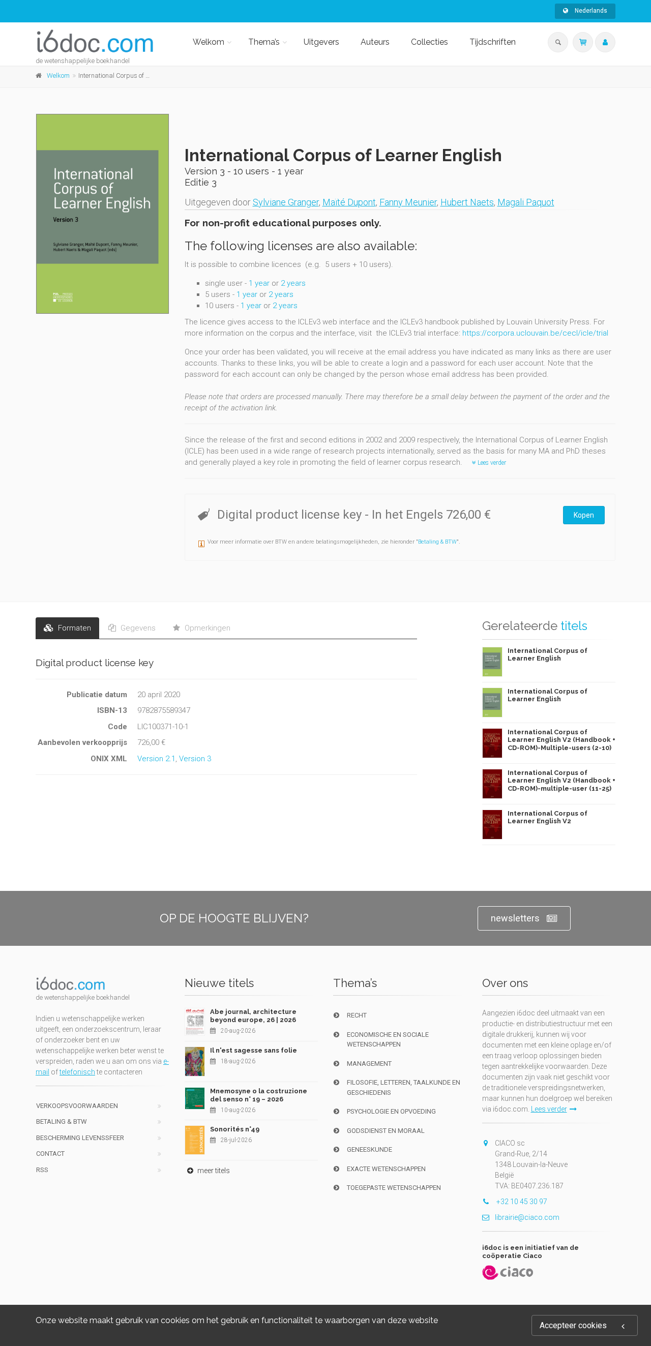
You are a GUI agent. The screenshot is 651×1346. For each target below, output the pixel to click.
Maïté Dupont (349, 202)
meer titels (213, 1170)
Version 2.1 (156, 758)
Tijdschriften (492, 42)
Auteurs (375, 42)
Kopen (584, 515)
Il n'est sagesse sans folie (253, 1050)
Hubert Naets (467, 202)
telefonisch (77, 1072)
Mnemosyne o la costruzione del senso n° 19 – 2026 (258, 1095)
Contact (50, 1153)
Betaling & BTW (437, 542)
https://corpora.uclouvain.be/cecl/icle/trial (535, 333)
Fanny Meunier (408, 202)
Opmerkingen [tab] (206, 628)
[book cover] (103, 213)
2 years (293, 283)
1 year (259, 283)
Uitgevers (321, 42)
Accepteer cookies (573, 1325)
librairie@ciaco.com (527, 1217)
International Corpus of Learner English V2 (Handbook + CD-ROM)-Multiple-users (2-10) (561, 740)
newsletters (515, 918)
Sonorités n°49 (234, 1129)
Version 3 (195, 758)
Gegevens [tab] (137, 628)
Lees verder (491, 462)
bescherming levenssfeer (80, 1138)
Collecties (429, 42)
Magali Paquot (525, 202)
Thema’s (264, 42)
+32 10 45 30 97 (521, 1202)
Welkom (208, 42)
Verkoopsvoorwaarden (77, 1106)
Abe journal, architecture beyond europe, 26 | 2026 (253, 1016)
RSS (42, 1170)
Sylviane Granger (286, 202)
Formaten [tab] (73, 628)
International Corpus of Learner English (547, 655)
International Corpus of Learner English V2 (547, 817)
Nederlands (590, 10)
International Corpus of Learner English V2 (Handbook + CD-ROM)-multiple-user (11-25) (561, 780)
